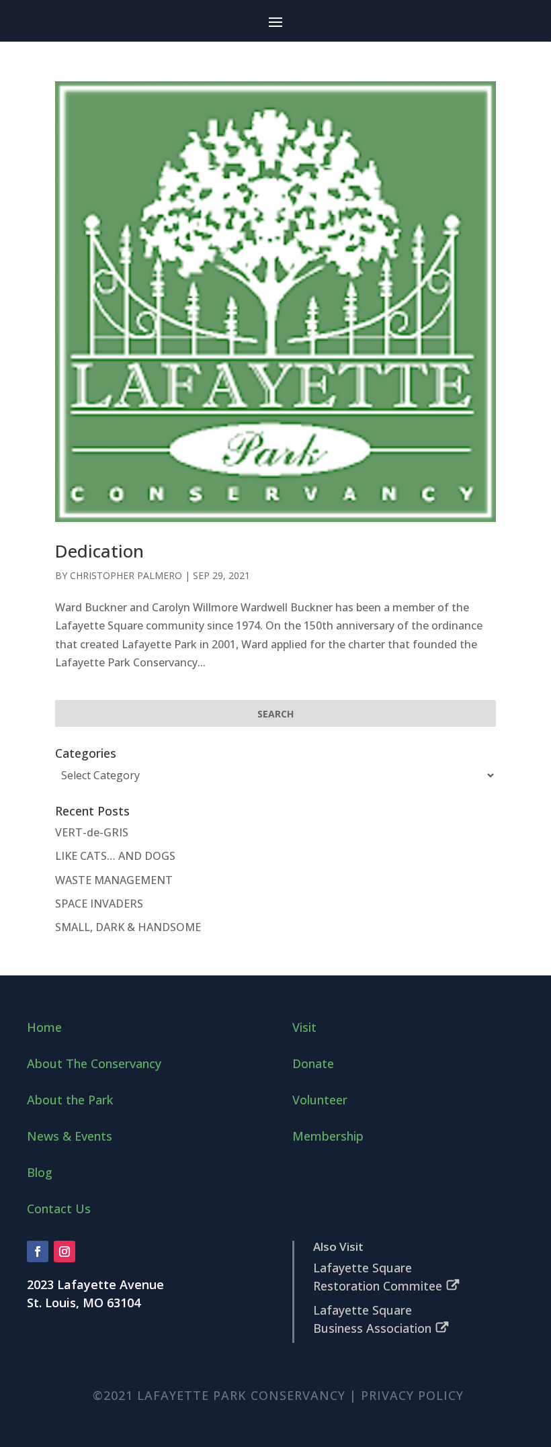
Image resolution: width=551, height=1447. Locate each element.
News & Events (69, 1136)
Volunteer (319, 1100)
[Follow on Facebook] (37, 1251)
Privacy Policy (412, 1395)
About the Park (70, 1100)
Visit (304, 1027)
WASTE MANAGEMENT (114, 880)
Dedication (99, 551)
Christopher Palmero (126, 575)
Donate (313, 1063)
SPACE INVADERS (99, 903)
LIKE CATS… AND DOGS (115, 855)
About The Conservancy (94, 1063)
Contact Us (59, 1208)
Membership (328, 1136)
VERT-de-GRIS (91, 832)
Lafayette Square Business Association (372, 1319)
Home (44, 1027)
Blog (39, 1172)
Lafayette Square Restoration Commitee (377, 1277)
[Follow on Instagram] (64, 1251)
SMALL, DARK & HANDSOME (128, 927)
